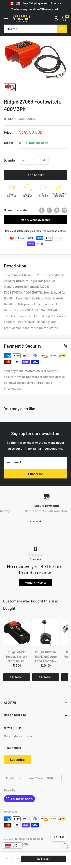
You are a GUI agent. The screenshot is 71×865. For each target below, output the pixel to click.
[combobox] (12, 845)
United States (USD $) (40, 778)
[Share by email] (64, 210)
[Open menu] (6, 18)
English (10, 778)
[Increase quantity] (44, 160)
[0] (63, 18)
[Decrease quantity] (23, 160)
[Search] (62, 29)
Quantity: (10, 160)
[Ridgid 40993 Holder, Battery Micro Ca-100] (16, 632)
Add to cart (35, 175)
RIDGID (8, 118)
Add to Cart (16, 677)
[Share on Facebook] (42, 210)
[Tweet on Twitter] (57, 210)
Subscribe (35, 474)
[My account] (56, 18)
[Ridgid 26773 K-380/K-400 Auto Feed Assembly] (45, 632)
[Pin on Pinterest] (49, 210)
